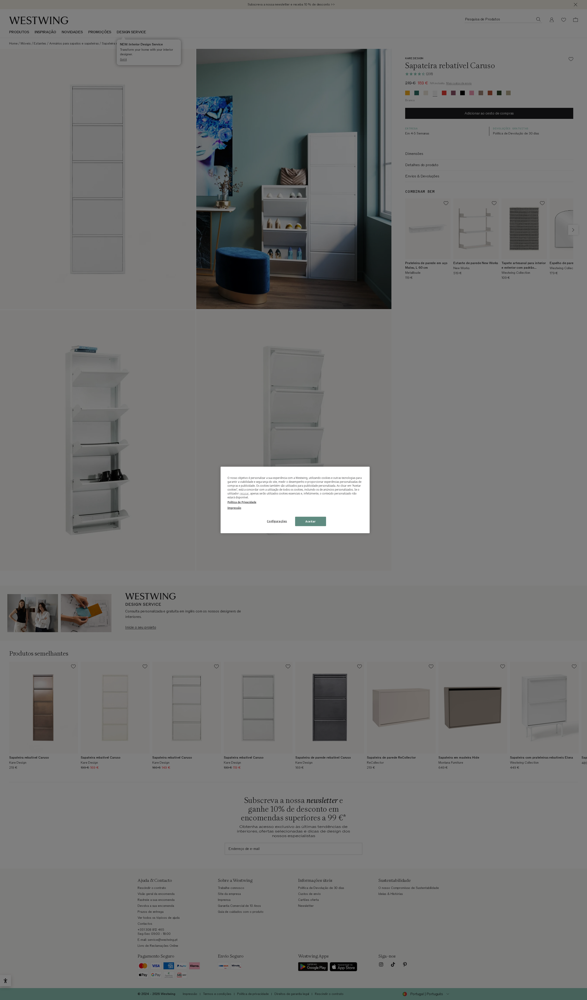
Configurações (277, 521)
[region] (295, 500)
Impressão (234, 508)
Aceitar (310, 521)
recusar (244, 493)
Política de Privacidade (241, 502)
